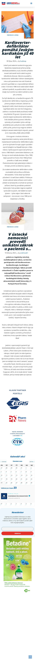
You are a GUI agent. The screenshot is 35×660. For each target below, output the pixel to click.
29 (11, 468)
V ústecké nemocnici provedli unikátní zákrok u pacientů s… (17, 241)
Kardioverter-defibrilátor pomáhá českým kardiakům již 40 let (17, 49)
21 (21, 479)
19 (11, 479)
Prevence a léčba (12, 35)
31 (21, 468)
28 (6, 468)
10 (1, 475)
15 (26, 475)
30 (16, 468)
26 (11, 483)
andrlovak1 (24, 253)
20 (16, 479)
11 (6, 475)
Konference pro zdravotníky (18, 496)
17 (1, 479)
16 (31, 475)
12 (11, 475)
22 (26, 479)
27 (1, 468)
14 (21, 475)
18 (6, 479)
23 (31, 479)
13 (16, 475)
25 (6, 483)
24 (1, 483)
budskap (23, 61)
